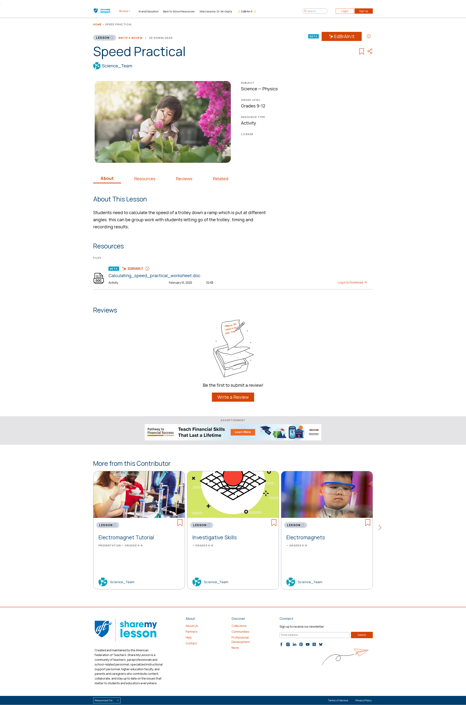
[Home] (102, 11)
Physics (270, 89)
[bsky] (321, 644)
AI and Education (149, 11)
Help (189, 637)
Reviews (184, 179)
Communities (240, 632)
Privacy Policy (363, 700)
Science (249, 89)
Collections (239, 626)
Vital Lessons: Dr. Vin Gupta (216, 11)
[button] (381, 528)
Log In (344, 11)
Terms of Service (338, 700)
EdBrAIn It (344, 36)
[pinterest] (301, 644)
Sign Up (363, 11)
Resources (144, 179)
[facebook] (281, 644)
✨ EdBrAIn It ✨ (247, 11)
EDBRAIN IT (135, 268)
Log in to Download (351, 282)
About (107, 178)
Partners (192, 632)
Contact (191, 643)
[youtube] (307, 644)
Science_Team (117, 66)
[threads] (314, 644)
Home (97, 24)
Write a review (130, 38)
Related (220, 179)
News (235, 648)
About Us (192, 626)
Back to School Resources (179, 11)
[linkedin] (294, 644)
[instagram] (288, 644)
